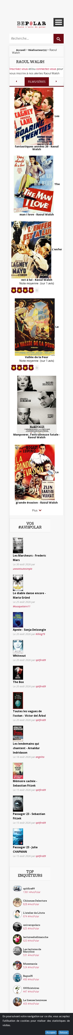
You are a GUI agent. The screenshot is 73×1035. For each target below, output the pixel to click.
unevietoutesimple (22, 568)
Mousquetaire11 (21, 606)
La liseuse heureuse (35, 1000)
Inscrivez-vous (19, 69)
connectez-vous (46, 69)
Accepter (51, 1032)
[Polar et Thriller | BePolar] (31, 24)
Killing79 (40, 634)
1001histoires (31, 988)
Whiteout (19, 656)
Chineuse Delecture (35, 900)
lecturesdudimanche (35, 937)
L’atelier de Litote (34, 912)
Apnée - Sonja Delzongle (29, 630)
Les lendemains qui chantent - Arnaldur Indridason (26, 748)
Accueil (20, 50)
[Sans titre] (18, 545)
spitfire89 (41, 660)
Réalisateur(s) (37, 50)
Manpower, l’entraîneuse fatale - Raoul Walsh (36, 436)
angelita (40, 757)
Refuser (63, 1032)
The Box (18, 682)
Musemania (30, 963)
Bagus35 (28, 976)
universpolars (31, 925)
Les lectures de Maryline (32, 950)
